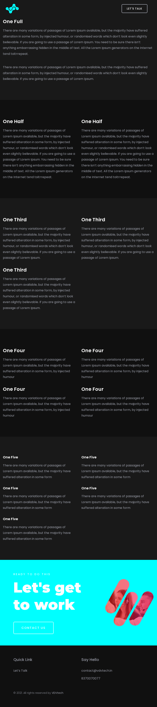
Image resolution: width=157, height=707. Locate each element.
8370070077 (90, 678)
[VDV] (12, 8)
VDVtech (57, 693)
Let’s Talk (20, 670)
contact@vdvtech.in (96, 670)
